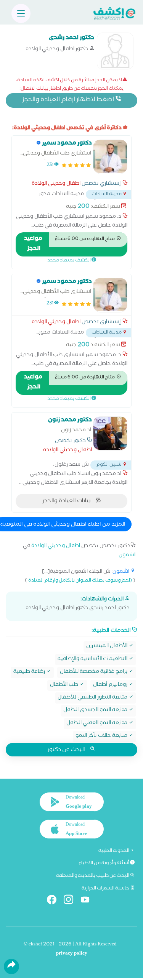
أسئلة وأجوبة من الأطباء (104, 863)
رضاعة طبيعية (29, 672)
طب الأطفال (64, 685)
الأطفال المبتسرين (107, 646)
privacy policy (71, 954)
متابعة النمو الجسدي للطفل (96, 710)
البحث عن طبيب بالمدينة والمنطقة (93, 876)
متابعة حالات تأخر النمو (102, 736)
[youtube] (88, 901)
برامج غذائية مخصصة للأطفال (94, 672)
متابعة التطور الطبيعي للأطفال (93, 698)
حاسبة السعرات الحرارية (106, 888)
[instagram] (71, 901)
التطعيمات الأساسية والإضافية (93, 659)
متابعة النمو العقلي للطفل (97, 723)
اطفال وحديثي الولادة (56, 184)
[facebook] (55, 901)
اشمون (127, 555)
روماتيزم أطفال (111, 685)
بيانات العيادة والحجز (67, 501)
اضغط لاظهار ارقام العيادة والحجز (68, 100)
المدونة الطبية (114, 851)
